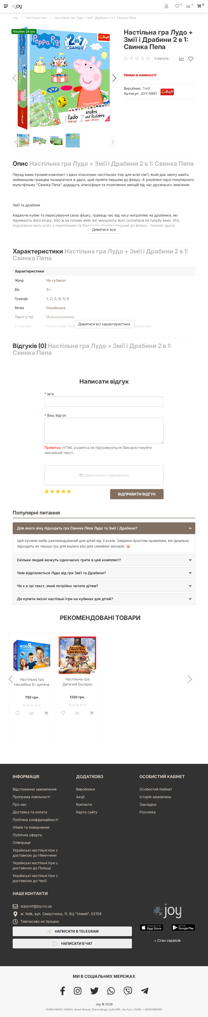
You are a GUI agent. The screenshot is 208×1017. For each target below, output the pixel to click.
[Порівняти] (181, 59)
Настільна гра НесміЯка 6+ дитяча (31, 682)
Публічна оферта (27, 835)
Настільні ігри (36, 18)
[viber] (128, 993)
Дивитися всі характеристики (104, 324)
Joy (15, 18)
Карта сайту (86, 812)
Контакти (84, 804)
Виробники (85, 789)
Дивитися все (104, 229)
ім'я (50, 394)
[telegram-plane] (144, 993)
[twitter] (94, 993)
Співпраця (21, 842)
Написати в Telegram (76, 931)
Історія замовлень (155, 797)
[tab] (104, 528)
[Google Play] (183, 935)
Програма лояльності (31, 797)
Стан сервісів (167, 940)
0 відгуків (161, 58)
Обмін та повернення (31, 827)
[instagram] (77, 993)
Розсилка (148, 812)
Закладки (148, 804)
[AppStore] (152, 935)
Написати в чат (76, 943)
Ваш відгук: (57, 415)
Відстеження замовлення (35, 789)
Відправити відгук (137, 494)
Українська (55, 308)
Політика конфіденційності (35, 819)
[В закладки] (190, 59)
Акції (80, 797)
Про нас (20, 804)
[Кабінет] (166, 6)
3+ (48, 289)
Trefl (146, 88)
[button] (6, 6)
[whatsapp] (111, 993)
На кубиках (56, 280)
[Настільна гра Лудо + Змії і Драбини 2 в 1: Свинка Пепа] (64, 78)
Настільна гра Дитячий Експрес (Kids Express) (77, 682)
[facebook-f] (62, 993)
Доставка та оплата (30, 812)
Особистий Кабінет (156, 789)
